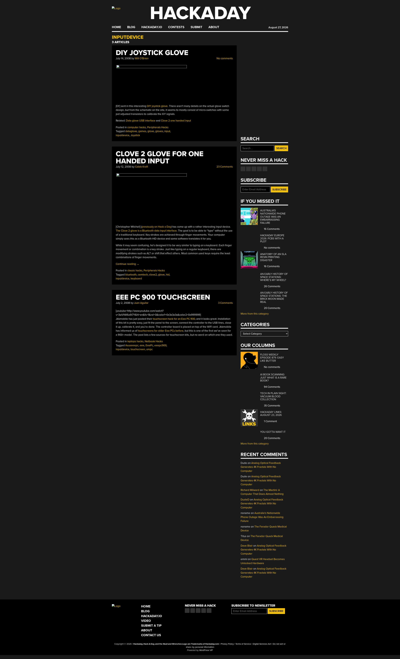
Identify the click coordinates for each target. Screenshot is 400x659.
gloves (159, 131)
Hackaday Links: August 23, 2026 (271, 413)
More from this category (255, 313)
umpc (149, 349)
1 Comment (270, 421)
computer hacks (136, 127)
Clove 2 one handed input (176, 120)
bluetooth (131, 274)
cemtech (143, 274)
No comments (224, 58)
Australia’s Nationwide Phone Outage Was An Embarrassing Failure (273, 216)
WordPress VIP (206, 650)
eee (142, 345)
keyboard (136, 278)
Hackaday (200, 13)
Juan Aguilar (141, 303)
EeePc (149, 345)
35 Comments (271, 405)
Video (146, 621)
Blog (131, 27)
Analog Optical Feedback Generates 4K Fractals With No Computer (261, 467)
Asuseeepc (131, 345)
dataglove (131, 131)
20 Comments (271, 308)
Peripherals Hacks (157, 127)
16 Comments (271, 229)
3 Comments (225, 303)
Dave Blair (247, 545)
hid (168, 274)
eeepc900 (160, 345)
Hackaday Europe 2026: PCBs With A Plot (272, 238)
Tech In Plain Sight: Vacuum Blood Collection (273, 396)
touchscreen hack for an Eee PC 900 (174, 319)
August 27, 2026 (278, 27)
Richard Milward (250, 490)
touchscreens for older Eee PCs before (160, 330)
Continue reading (127, 264)
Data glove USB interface (140, 120)
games (142, 131)
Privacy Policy (227, 644)
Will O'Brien (141, 58)
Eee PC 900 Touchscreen (163, 297)
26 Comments (271, 286)
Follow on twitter (248, 169)
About (213, 27)
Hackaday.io (151, 27)
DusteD (245, 499)
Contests (176, 27)
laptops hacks (135, 341)
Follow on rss (259, 169)
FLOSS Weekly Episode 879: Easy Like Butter (272, 357)
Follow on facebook (243, 169)
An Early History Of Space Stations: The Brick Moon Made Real (274, 297)
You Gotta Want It (273, 432)
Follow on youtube (254, 169)
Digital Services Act (262, 644)
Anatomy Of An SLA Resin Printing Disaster (273, 257)
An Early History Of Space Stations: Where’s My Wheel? (274, 277)
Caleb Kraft (141, 166)
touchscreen (138, 349)
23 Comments (224, 166)
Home (116, 27)
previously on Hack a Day (156, 226)
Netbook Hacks (154, 341)
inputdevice (122, 135)
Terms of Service (243, 644)
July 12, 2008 (123, 166)
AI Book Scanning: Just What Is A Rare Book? (273, 377)
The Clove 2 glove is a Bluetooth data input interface (146, 230)
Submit (196, 27)
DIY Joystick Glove (152, 52)
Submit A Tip (151, 626)
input (167, 131)
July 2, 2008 (123, 303)
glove (151, 131)
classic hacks (134, 270)
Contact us (264, 169)
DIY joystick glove (157, 106)
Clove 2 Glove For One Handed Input (159, 157)
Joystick (135, 135)
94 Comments (271, 387)
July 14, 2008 (123, 58)
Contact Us (151, 635)
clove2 (153, 274)
